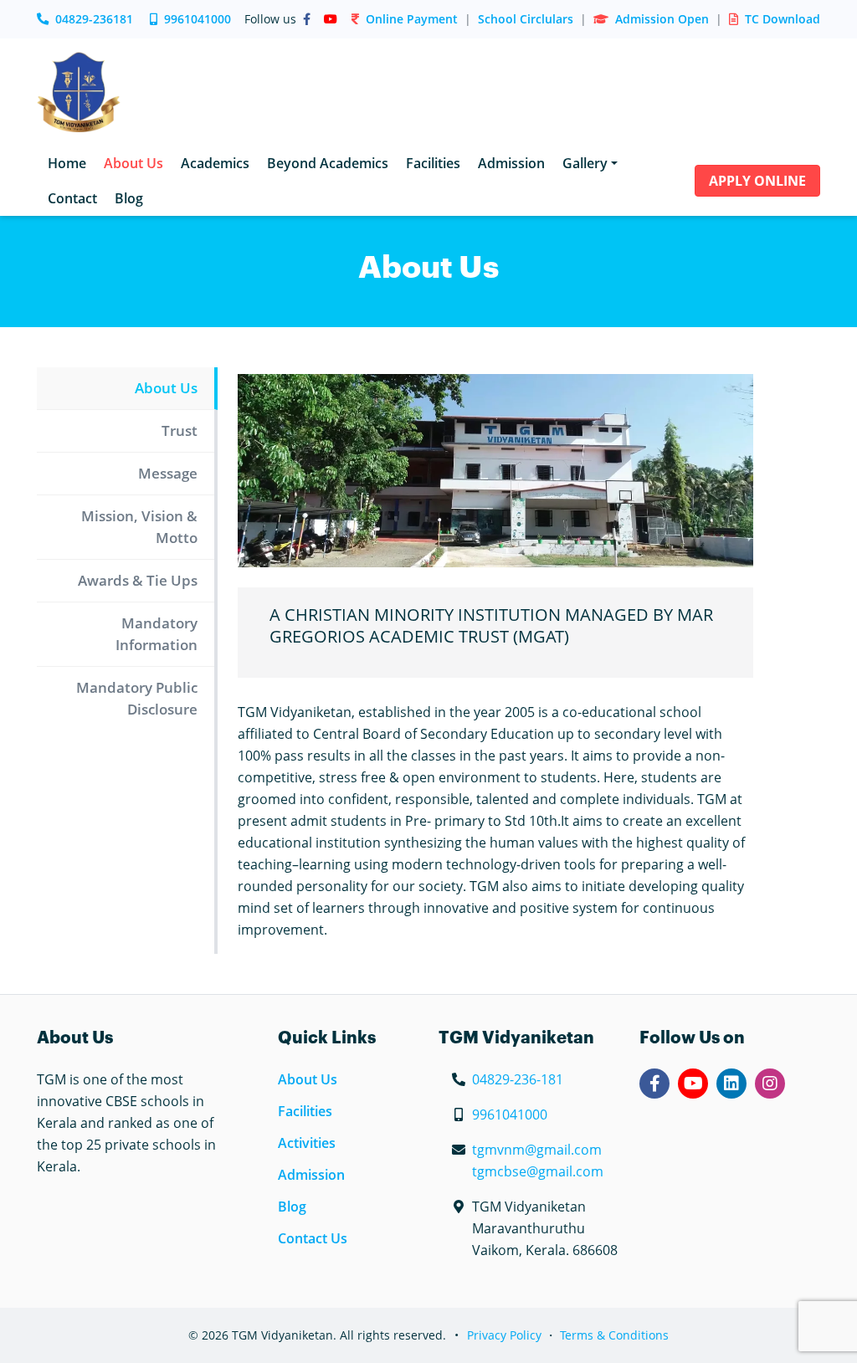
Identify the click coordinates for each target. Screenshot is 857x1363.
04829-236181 (94, 19)
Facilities (305, 1111)
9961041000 (197, 19)
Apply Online (757, 181)
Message (168, 473)
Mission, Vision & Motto (139, 526)
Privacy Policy (504, 1335)
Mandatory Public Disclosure (137, 698)
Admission (311, 1175)
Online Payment (412, 19)
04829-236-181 (517, 1079)
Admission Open (662, 19)
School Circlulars (525, 19)
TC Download (782, 19)
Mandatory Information (156, 633)
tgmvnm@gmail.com (537, 1149)
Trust (180, 430)
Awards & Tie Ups (138, 580)
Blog (292, 1206)
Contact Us (312, 1238)
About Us (166, 387)
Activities (307, 1143)
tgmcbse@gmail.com (537, 1171)
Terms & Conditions (614, 1335)
